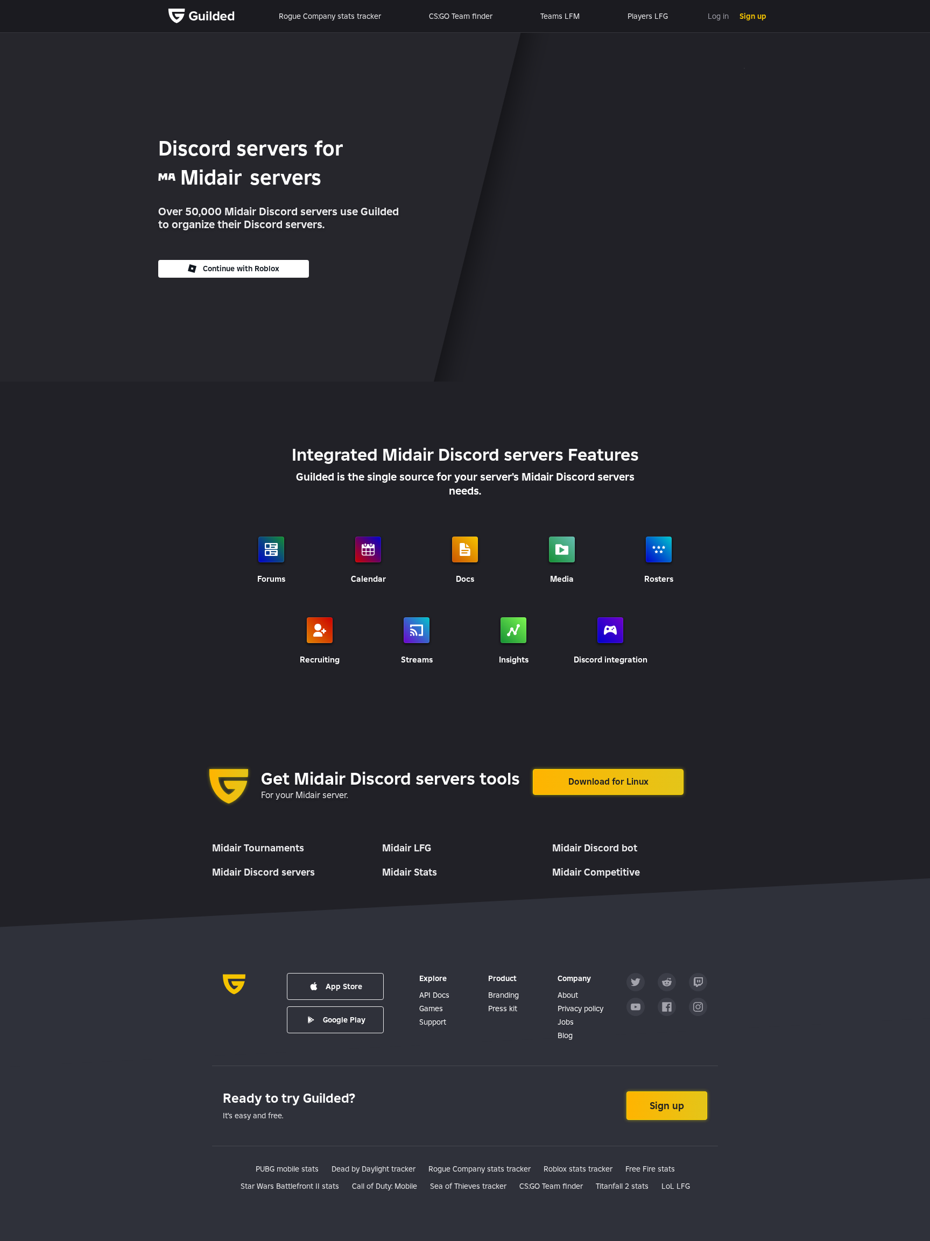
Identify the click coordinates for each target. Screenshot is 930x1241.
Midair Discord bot (594, 848)
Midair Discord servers (263, 872)
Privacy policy (580, 1008)
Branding (503, 995)
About (568, 995)
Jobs (566, 1022)
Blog (565, 1035)
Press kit (502, 1008)
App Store (344, 986)
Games (431, 1008)
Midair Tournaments (258, 848)
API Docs (434, 995)
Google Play (344, 1020)
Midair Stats (409, 872)
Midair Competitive (596, 872)
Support (432, 1022)
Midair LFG (406, 848)
